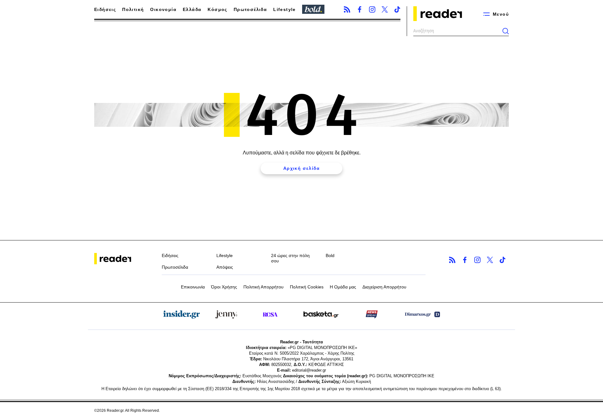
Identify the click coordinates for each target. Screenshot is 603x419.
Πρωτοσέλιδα (250, 9)
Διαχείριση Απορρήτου (384, 286)
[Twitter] (385, 9)
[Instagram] (372, 9)
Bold (330, 255)
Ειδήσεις (105, 9)
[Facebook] (359, 9)
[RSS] (347, 9)
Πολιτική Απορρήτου (263, 286)
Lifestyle (284, 9)
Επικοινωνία (193, 286)
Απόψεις (224, 267)
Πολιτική (133, 9)
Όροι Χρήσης (224, 286)
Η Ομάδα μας (343, 286)
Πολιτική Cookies (306, 286)
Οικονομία (163, 9)
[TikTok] (397, 9)
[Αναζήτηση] (506, 31)
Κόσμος (217, 9)
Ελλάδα (192, 9)
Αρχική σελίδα (301, 168)
